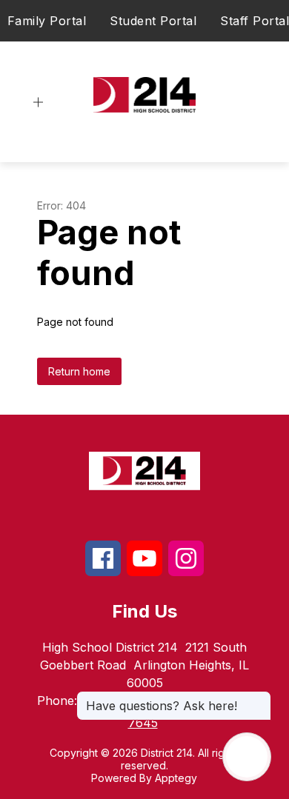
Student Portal (153, 20)
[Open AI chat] (247, 757)
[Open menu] (38, 102)
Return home (79, 371)
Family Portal (47, 20)
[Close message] (259, 698)
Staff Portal (254, 20)
